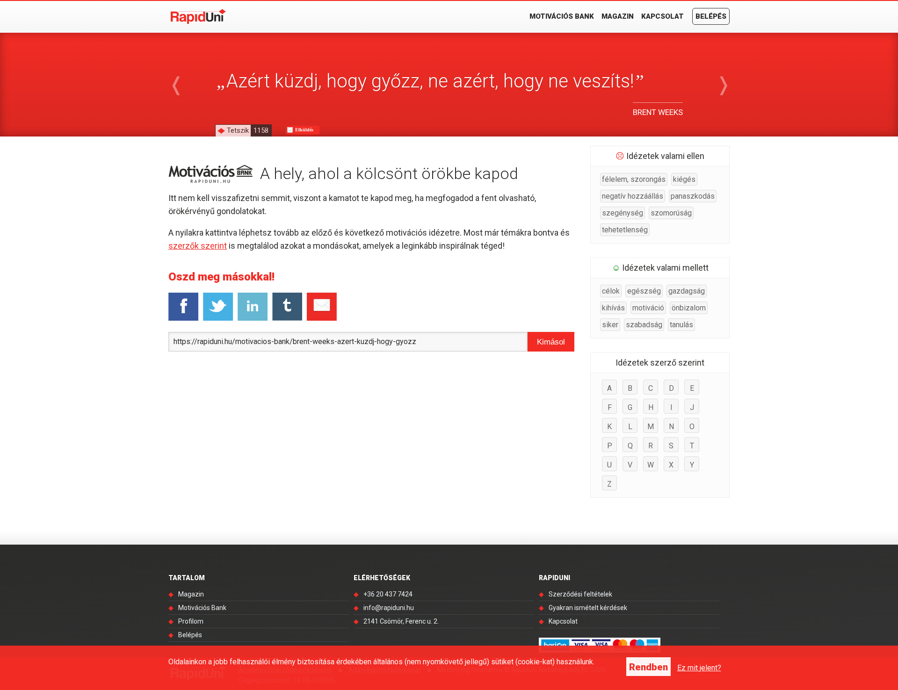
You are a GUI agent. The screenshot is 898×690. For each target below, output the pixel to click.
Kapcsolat (662, 16)
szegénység (622, 212)
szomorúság (671, 212)
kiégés (684, 179)
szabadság (644, 324)
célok (611, 291)
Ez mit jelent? (699, 667)
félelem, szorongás (634, 179)
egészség (644, 291)
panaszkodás (693, 196)
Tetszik (247, 130)
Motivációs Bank (561, 16)
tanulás (681, 324)
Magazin (617, 16)
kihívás (613, 307)
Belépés (710, 16)
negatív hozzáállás (632, 196)
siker (610, 324)
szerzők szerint (197, 246)
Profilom (190, 621)
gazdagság (686, 291)
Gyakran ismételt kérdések (588, 607)
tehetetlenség (625, 229)
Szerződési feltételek (580, 594)
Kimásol (551, 342)
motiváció (648, 307)
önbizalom (689, 307)
